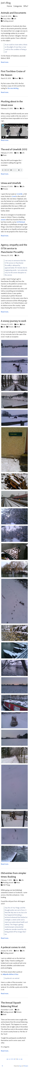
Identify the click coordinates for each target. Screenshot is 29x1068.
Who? (25, 6)
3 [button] (12, 1059)
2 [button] (11, 1059)
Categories (17, 6)
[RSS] (2, 1065)
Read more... (5, 62)
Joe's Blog (6, 2)
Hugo (20, 1065)
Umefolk (19, 194)
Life (15, 19)
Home (9, 6)
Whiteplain (25, 1065)
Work (18, 327)
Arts (16, 16)
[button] (7, 1059)
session (3, 220)
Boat (16, 78)
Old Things (6, 885)
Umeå (14, 196)
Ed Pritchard (21, 222)
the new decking (13, 88)
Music (4, 155)
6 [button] (17, 1059)
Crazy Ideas (6, 19)
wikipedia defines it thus (10, 974)
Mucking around (8, 21)
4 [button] (14, 1059)
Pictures (5, 189)
